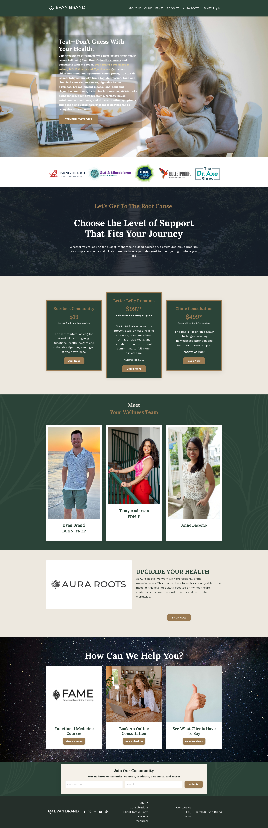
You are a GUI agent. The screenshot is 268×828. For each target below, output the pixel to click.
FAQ (188, 812)
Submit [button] (193, 784)
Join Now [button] (74, 360)
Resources (142, 821)
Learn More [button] (134, 368)
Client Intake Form (136, 812)
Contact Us (183, 807)
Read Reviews (194, 741)
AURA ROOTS (191, 8)
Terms (187, 816)
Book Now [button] (194, 360)
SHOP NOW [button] (179, 617)
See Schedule (134, 741)
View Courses (74, 741)
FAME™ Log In (212, 8)
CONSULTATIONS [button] (78, 119)
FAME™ (144, 803)
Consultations (139, 807)
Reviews (143, 816)
